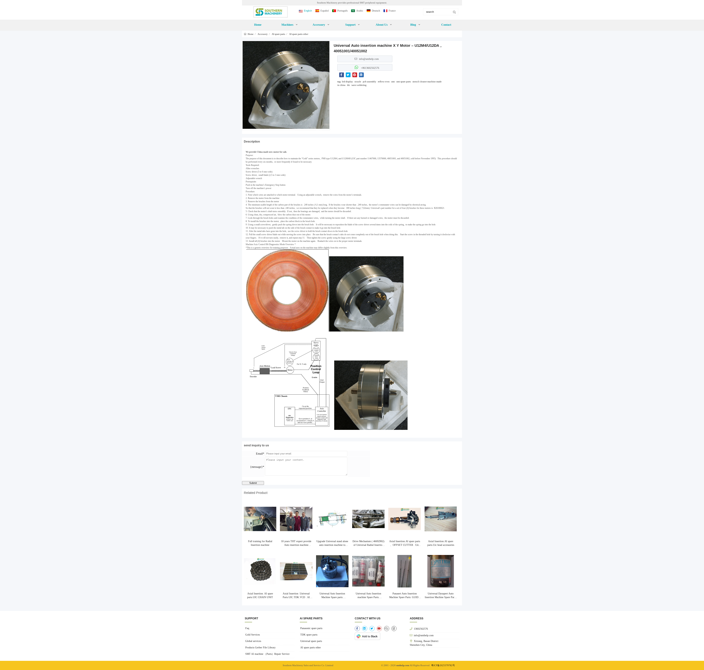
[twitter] (372, 628)
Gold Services (252, 634)
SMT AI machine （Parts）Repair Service (267, 654)
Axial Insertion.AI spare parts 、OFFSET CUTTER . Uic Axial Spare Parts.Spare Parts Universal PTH (404, 543)
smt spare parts (403, 81)
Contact (446, 24)
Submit (253, 483)
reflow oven (384, 81)
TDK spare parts (308, 634)
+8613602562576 (369, 68)
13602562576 (421, 628)
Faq (247, 628)
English (308, 10)
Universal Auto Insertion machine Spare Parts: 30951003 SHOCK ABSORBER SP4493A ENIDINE (368, 595)
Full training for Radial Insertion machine (260, 543)
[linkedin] (364, 628)
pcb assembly (369, 81)
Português (342, 10)
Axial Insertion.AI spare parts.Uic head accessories (440, 543)
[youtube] (379, 628)
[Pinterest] (354, 74)
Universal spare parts (311, 641)
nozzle (358, 81)
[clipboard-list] (386, 628)
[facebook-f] (357, 628)
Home (257, 24)
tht (348, 85)
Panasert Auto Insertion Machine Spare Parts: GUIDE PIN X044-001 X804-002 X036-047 (404, 595)
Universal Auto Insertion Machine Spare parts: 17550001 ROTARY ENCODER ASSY (332, 595)
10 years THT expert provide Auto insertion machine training (296, 543)
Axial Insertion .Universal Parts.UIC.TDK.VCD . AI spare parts (296, 595)
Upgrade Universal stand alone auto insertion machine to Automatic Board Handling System (332, 543)
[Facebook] (341, 74)
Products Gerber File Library (260, 647)
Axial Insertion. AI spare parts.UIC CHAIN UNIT (260, 595)
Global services (253, 641)
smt (393, 81)
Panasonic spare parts (311, 628)
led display (347, 81)
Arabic (359, 10)
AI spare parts (278, 34)
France (392, 10)
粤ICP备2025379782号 (443, 665)
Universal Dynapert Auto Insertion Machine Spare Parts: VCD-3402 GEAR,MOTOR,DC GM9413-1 (441, 595)
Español (324, 10)
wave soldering (358, 85)
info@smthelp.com (369, 59)
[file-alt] (394, 628)
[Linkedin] (361, 74)
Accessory (263, 34)
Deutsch (376, 10)
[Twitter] (348, 74)
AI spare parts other (298, 34)
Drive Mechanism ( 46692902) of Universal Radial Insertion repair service (368, 543)
